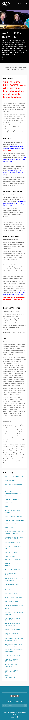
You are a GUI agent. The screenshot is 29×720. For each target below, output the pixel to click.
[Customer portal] (23, 3)
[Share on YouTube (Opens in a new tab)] (17, 696)
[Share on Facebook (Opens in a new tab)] (11, 696)
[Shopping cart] (21, 3)
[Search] (19, 3)
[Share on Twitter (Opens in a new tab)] (14, 696)
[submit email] (25, 705)
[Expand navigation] (26, 3)
